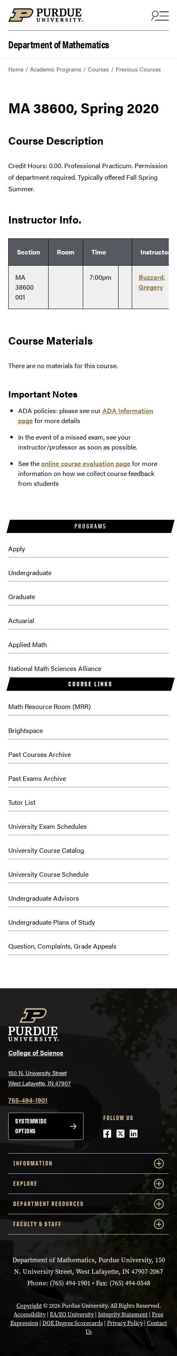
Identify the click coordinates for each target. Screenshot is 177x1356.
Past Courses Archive (39, 754)
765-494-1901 (27, 1100)
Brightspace (25, 730)
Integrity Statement (123, 1314)
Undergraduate (29, 572)
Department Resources (48, 1204)
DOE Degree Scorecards (72, 1323)
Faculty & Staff (37, 1224)
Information (33, 1163)
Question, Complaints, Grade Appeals (62, 946)
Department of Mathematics (58, 43)
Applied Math (27, 644)
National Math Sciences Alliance (54, 668)
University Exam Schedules (47, 826)
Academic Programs (56, 69)
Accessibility (30, 1314)
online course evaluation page (85, 463)
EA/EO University (72, 1314)
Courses (98, 69)
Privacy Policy (125, 1323)
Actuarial (21, 620)
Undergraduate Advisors (43, 898)
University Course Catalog (46, 850)
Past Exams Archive (37, 778)
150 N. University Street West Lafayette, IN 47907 (39, 1077)
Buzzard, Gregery (152, 282)
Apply (16, 548)
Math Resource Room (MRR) (49, 706)
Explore (25, 1183)
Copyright (29, 1306)
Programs (90, 526)
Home (15, 69)
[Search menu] (159, 15)
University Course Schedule (48, 874)
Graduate (21, 596)
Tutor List (21, 802)
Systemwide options (31, 1126)
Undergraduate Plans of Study (51, 922)
